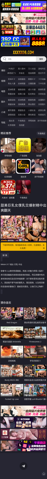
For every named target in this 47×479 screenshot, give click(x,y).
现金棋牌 (32, 73)
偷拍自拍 (21, 89)
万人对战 (32, 68)
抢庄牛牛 (42, 73)
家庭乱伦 (21, 110)
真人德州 (21, 68)
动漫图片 (42, 100)
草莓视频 (32, 120)
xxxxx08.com (23, 52)
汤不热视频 (41, 120)
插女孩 (11, 120)
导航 (3, 122)
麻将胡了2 (11, 73)
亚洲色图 (21, 100)
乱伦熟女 (32, 94)
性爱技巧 (42, 114)
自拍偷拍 (21, 79)
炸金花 (21, 73)
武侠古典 (42, 110)
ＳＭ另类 (42, 83)
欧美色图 (32, 100)
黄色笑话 (32, 114)
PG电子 (12, 68)
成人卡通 (32, 89)
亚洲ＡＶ (11, 79)
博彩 (3, 70)
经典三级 (21, 94)
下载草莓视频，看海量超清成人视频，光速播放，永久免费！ (23, 246)
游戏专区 (42, 68)
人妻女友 (32, 110)
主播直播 (32, 83)
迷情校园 (11, 114)
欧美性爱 (42, 89)
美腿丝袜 (11, 104)
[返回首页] (43, 473)
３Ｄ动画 (42, 79)
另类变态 (42, 94)
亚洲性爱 (11, 89)
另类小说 (21, 114)
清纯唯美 (21, 104)
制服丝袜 (11, 94)
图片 (3, 101)
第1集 (4, 255)
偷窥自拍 (11, 100)
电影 (3, 91)
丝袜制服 (21, 83)
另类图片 (42, 104)
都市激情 (11, 110)
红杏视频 (11, 125)
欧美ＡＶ (32, 79)
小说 (3, 112)
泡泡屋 (21, 125)
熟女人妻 (11, 83)
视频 (3, 80)
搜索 (41, 59)
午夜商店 (21, 120)
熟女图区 (32, 104)
